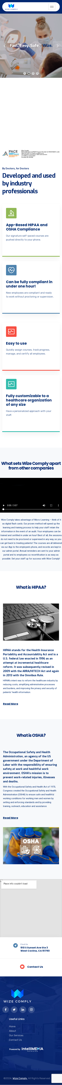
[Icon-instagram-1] (31, 1009)
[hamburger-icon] (51, 7)
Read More (10, 704)
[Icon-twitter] (14, 1009)
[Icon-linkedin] (22, 1009)
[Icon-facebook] (5, 1009)
